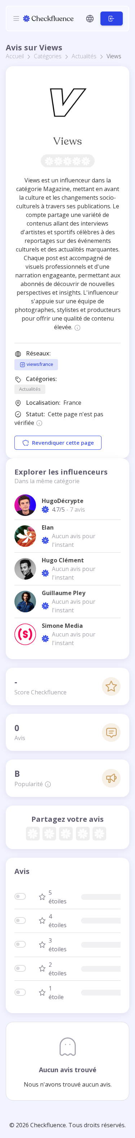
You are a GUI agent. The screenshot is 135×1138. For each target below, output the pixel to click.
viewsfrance (39, 364)
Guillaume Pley (63, 593)
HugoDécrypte (63, 501)
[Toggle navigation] (16, 18)
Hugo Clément (63, 560)
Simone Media (62, 626)
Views (67, 141)
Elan (48, 527)
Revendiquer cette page (63, 442)
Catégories (48, 56)
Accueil (15, 56)
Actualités (84, 56)
